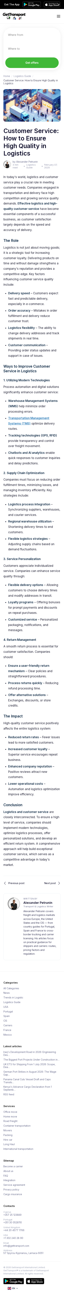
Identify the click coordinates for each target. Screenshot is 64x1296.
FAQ (5, 1175)
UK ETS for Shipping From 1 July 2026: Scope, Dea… (29, 1066)
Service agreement (14, 1185)
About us (8, 1171)
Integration (9, 1180)
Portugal (8, 1011)
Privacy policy (11, 1189)
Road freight (10, 1121)
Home (6, 76)
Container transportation (17, 1125)
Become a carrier (13, 1166)
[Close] (58, 4)
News (6, 993)
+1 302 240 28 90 (13, 1238)
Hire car (7, 1139)
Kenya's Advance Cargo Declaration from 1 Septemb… (27, 1088)
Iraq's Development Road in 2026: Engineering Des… (29, 1053)
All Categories (11, 988)
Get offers (32, 62)
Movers (7, 1130)
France (7, 1030)
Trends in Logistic (13, 997)
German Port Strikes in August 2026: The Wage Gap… (29, 1073)
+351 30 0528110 (12, 1222)
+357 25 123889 (12, 1214)
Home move (10, 1116)
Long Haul (9, 1144)
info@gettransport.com (16, 1245)
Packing (7, 1135)
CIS (5, 1020)
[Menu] (58, 16)
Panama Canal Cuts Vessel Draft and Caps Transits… (27, 1081)
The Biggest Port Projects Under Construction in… (31, 1059)
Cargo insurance (12, 1194)
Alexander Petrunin (37, 902)
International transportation (18, 1149)
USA (5, 1007)
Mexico (7, 1034)
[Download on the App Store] (35, 1281)
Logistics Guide (22, 76)
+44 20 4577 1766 (13, 1230)
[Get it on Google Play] (13, 1281)
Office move (10, 1112)
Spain (6, 1016)
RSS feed (8, 1094)
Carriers (7, 1025)
